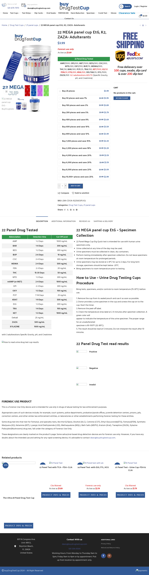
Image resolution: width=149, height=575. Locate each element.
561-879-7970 (13, 8)
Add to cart (75, 186)
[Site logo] (74, 6)
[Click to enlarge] (6, 91)
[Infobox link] (35, 6)
